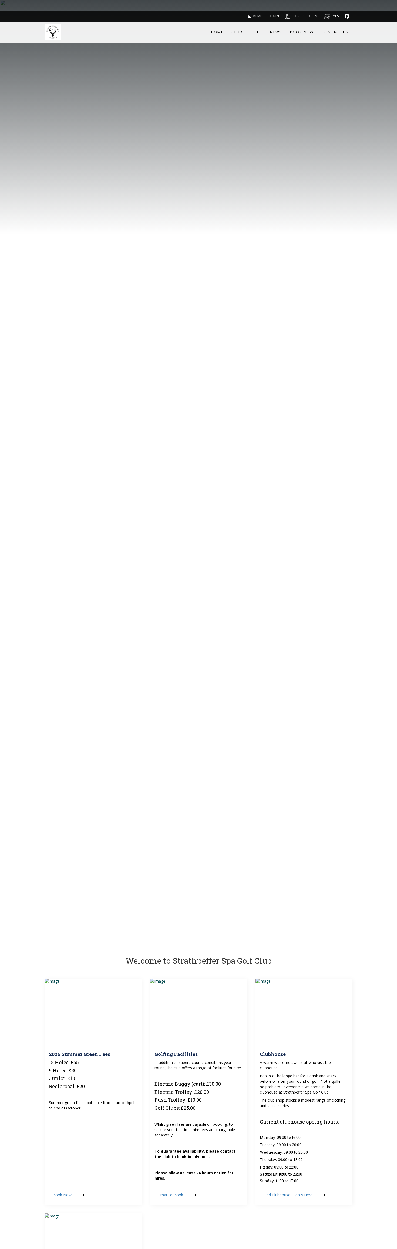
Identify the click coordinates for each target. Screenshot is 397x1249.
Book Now (302, 32)
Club (237, 32)
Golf (256, 32)
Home (217, 32)
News (276, 32)
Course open (304, 16)
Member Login (266, 16)
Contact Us (335, 32)
